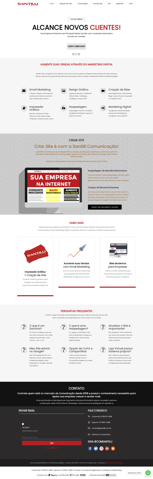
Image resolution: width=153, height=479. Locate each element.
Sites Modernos (117, 263)
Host (131, 4)
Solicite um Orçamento (101, 434)
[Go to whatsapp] (148, 472)
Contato (77, 470)
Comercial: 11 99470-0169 (102, 416)
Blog (119, 470)
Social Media (83, 4)
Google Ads (97, 4)
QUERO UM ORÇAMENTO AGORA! (104, 207)
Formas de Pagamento (91, 470)
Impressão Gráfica (35, 272)
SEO (109, 4)
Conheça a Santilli (109, 470)
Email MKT (120, 4)
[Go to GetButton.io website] (148, 477)
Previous (3, 30)
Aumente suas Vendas (76, 263)
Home (52, 4)
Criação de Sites (65, 4)
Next (150, 30)
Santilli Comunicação (114, 463)
